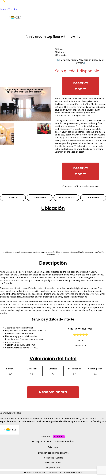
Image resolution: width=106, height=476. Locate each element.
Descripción (39, 197)
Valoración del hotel (53, 358)
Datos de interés (66, 197)
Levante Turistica (8, 9)
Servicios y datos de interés (53, 319)
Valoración (93, 197)
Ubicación (13, 197)
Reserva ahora (80, 86)
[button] (39, 25)
